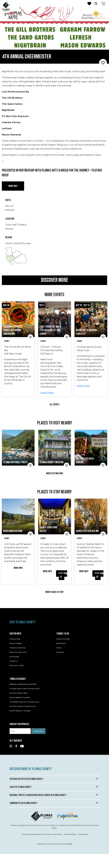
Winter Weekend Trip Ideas (20, 711)
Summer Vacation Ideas (18, 693)
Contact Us (14, 661)
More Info (18, 567)
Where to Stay (15, 639)
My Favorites (14, 657)
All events (54, 404)
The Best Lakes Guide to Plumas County (25, 689)
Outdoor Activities (63, 639)
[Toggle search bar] (96, 3)
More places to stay (54, 592)
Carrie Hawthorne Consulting (59, 844)
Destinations (61, 643)
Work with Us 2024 (17, 665)
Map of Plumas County (18, 652)
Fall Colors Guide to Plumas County (23, 706)
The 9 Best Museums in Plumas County (24, 702)
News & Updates (16, 643)
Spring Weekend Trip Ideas (20, 697)
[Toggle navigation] (103, 3)
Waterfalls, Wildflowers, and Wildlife (23, 684)
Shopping (60, 652)
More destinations (54, 473)
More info (13, 186)
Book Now (62, 573)
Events (58, 648)
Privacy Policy (70, 834)
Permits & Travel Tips (17, 648)
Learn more (47, 392)
